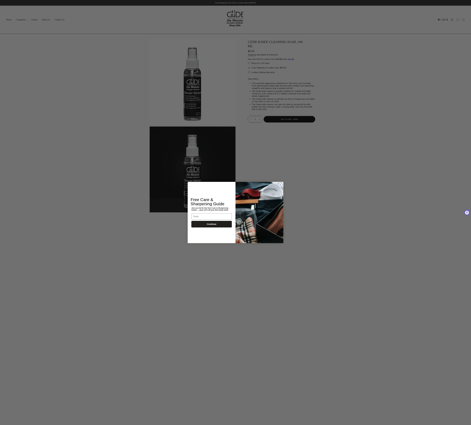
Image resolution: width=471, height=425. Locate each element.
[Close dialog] (280, 185)
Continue (211, 224)
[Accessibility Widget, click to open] (467, 212)
